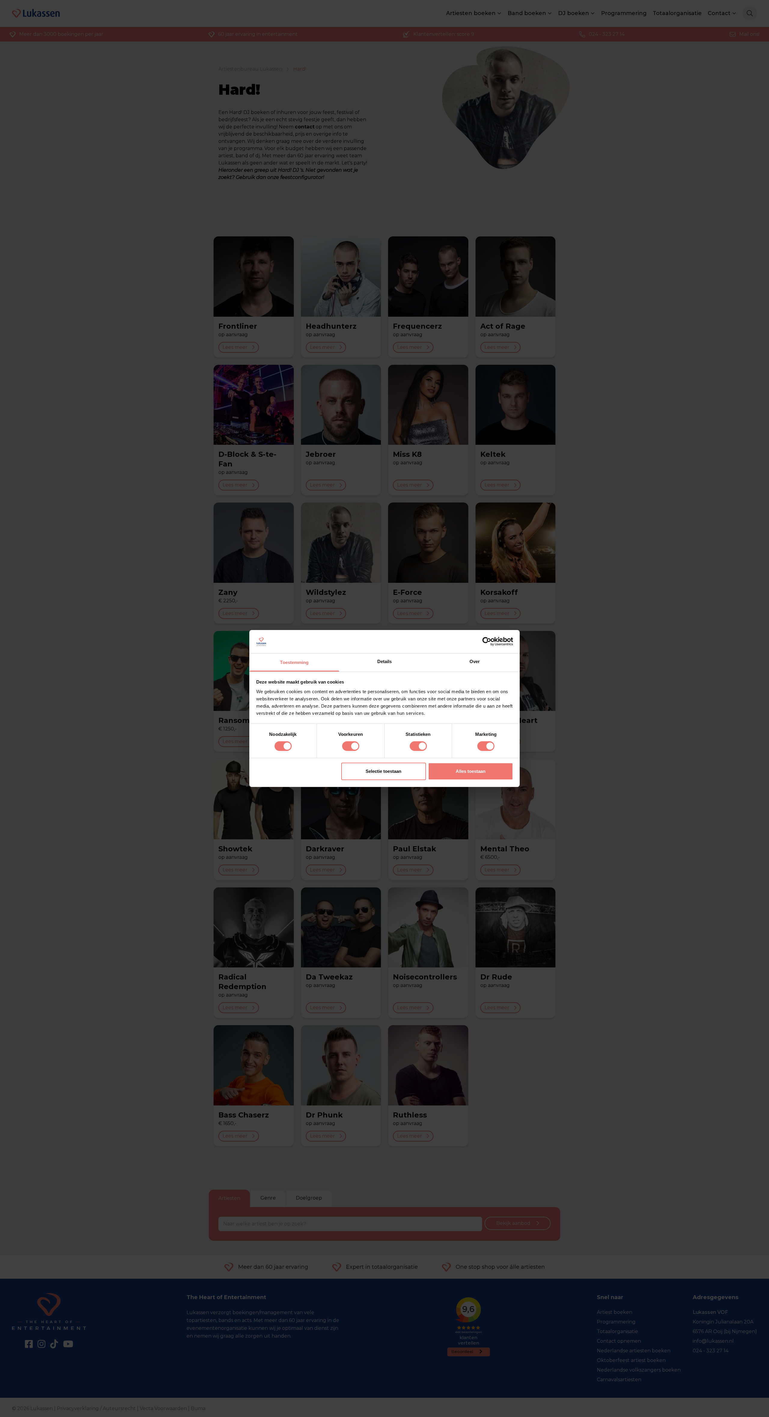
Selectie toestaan (383, 771)
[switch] (350, 746)
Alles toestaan (470, 771)
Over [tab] (475, 661)
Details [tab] (384, 661)
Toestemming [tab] (294, 662)
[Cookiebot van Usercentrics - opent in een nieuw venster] (486, 641)
